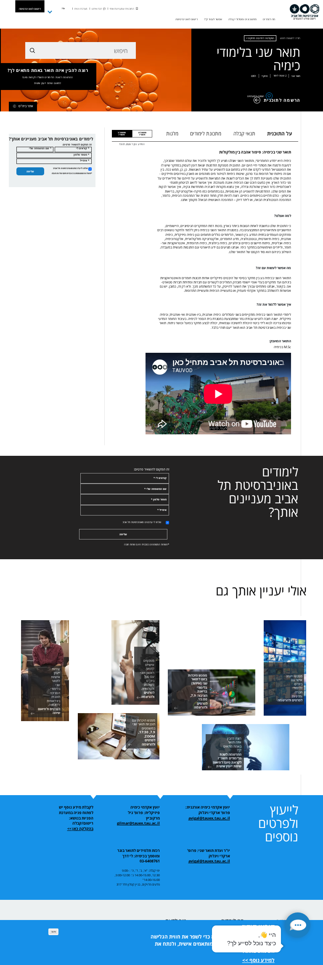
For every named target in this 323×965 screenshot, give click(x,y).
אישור (53, 931)
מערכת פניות (80, 9)
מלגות (172, 133)
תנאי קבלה (244, 133)
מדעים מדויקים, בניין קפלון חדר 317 (138, 884)
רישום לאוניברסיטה (30, 9)
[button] (297, 925)
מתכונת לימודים (205, 133)
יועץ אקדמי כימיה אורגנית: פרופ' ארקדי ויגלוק (207, 810)
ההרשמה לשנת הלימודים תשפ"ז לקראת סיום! (47, 77)
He (63, 8)
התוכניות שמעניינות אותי (122, 9)
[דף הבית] (304, 12)
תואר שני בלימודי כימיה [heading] (258, 58)
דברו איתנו (97, 9)
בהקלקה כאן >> (80, 828)
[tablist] (229, 133)
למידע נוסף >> (258, 960)
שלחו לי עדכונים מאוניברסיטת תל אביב (70, 168)
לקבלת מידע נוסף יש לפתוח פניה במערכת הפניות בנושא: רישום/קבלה (76, 815)
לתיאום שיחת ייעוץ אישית (47, 83)
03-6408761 (150, 861)
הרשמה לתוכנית (282, 100)
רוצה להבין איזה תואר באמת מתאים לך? (48, 76)
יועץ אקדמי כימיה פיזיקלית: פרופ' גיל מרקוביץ (144, 812)
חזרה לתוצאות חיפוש (290, 38)
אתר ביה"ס (26, 106)
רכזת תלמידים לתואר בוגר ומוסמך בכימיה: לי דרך (138, 853)
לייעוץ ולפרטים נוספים (278, 823)
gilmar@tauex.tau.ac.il (138, 823)
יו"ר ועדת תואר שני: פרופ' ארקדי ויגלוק (208, 853)
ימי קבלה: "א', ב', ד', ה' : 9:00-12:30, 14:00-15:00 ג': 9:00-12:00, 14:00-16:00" (137, 875)
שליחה (30, 171)
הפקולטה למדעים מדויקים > (260, 38)
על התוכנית (279, 133)
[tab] (142, 133)
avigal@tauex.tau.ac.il (209, 818)
